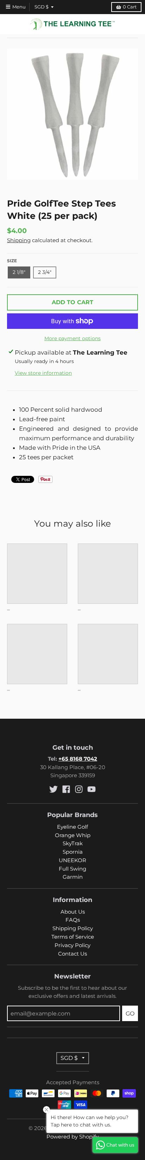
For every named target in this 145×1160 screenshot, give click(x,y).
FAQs (72, 920)
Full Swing (72, 869)
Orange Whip (72, 835)
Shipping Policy (72, 928)
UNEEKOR (72, 860)
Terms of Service (72, 937)
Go (130, 1013)
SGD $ (41, 7)
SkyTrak (73, 843)
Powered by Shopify (72, 1137)
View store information (43, 373)
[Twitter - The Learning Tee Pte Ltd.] (53, 789)
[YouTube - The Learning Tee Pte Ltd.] (91, 789)
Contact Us (72, 954)
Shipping (19, 240)
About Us (73, 912)
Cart (130, 7)
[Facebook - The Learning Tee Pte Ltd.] (66, 789)
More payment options (72, 338)
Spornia (73, 852)
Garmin (73, 877)
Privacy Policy (72, 945)
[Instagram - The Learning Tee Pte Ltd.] (79, 789)
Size (12, 260)
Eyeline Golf (72, 827)
